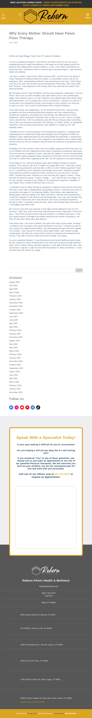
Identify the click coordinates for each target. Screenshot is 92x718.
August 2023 (14, 372)
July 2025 (13, 317)
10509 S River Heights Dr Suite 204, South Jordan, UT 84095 (46, 698)
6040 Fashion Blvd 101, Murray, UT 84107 (38, 615)
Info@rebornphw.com (48, 586)
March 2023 (14, 382)
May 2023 (13, 378)
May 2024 (13, 344)
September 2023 (16, 368)
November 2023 (15, 361)
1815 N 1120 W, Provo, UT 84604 (34, 661)
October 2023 (15, 365)
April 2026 (13, 289)
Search (79, 270)
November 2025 (15, 306)
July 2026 (13, 285)
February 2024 (15, 354)
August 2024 (14, 341)
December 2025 (15, 303)
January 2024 (15, 358)
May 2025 (13, 323)
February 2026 (15, 296)
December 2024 (15, 337)
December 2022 (15, 392)
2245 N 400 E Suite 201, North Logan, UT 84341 (40, 679)
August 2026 (14, 282)
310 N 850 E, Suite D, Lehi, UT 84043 (36, 628)
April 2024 (13, 347)
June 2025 (13, 320)
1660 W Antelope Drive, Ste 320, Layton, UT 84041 (41, 645)
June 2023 (13, 375)
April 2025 (13, 327)
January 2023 (15, 389)
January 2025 (15, 334)
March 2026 (14, 292)
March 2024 (14, 351)
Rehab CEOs (32, 713)
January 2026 (15, 299)
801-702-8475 (62, 474)
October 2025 (15, 310)
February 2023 (15, 385)
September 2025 (16, 313)
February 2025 (15, 330)
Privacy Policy (59, 713)
